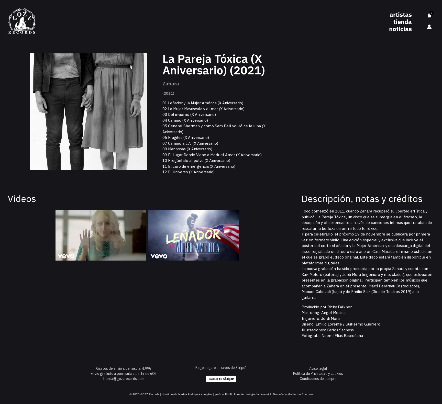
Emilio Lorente (234, 394)
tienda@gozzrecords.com (123, 378)
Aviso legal (318, 368)
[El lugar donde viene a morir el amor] (101, 235)
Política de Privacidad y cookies (318, 373)
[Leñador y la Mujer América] (193, 235)
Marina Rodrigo (188, 394)
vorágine (206, 394)
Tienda (402, 21)
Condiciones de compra (318, 378)
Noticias (400, 28)
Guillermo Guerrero (300, 394)
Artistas (401, 14)
